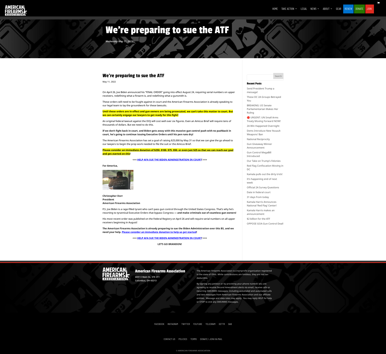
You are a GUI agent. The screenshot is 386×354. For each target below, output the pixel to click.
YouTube (197, 324)
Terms (193, 339)
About (326, 9)
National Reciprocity (258, 139)
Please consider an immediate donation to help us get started (159, 232)
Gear (338, 9)
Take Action (287, 9)
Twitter (185, 324)
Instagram (173, 324)
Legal (304, 9)
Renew (348, 9)
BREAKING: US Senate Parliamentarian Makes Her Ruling (262, 109)
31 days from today (258, 197)
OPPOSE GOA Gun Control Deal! (265, 223)
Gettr (222, 324)
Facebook (159, 324)
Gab (230, 324)
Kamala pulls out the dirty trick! (264, 174)
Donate (359, 9)
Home (275, 9)
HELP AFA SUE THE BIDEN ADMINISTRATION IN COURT (169, 159)
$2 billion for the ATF (258, 218)
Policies (183, 339)
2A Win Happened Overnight (263, 126)
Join (369, 9)
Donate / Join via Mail (211, 339)
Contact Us (169, 339)
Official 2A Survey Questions (263, 187)
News (313, 9)
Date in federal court (259, 192)
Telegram (210, 324)
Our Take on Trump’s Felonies (264, 161)
